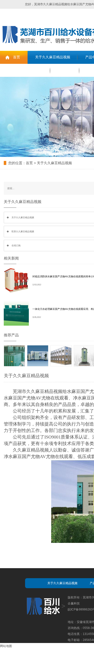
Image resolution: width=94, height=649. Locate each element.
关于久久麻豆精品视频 (52, 57)
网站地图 (6, 646)
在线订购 (65, 70)
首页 (16, 57)
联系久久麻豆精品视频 (25, 70)
